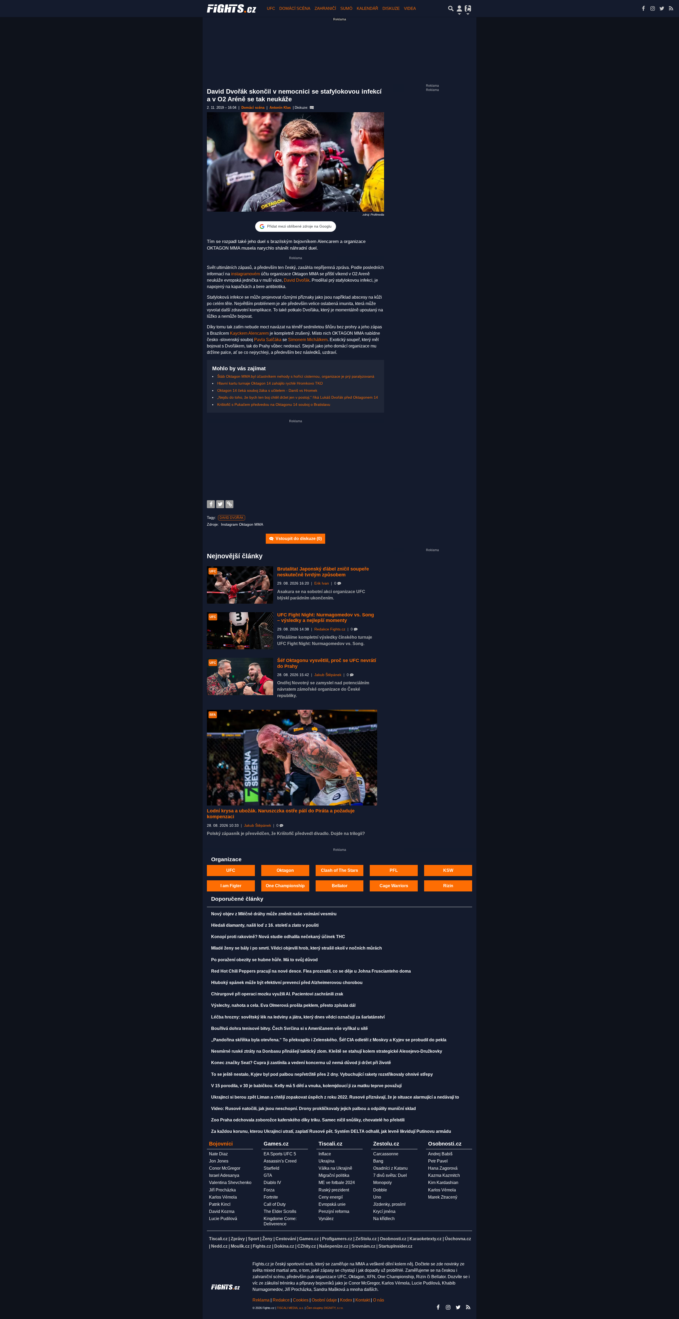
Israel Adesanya (224, 1175)
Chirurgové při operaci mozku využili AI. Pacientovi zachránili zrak (277, 994)
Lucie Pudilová (223, 1218)
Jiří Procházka (222, 1190)
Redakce (281, 1300)
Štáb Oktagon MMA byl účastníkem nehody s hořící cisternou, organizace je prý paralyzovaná (295, 376)
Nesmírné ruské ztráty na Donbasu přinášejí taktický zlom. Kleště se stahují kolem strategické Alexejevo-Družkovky (326, 1051)
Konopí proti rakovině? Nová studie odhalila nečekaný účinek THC (278, 936)
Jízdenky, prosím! (389, 1204)
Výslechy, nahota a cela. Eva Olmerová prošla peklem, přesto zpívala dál (283, 1005)
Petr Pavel (438, 1161)
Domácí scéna (294, 8)
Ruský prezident (334, 1190)
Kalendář (367, 8)
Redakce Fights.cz (329, 629)
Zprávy (238, 1239)
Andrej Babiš (440, 1154)
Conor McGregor (224, 1168)
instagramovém (245, 274)
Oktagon (285, 870)
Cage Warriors (394, 885)
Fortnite (271, 1197)
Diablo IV (272, 1182)
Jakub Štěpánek (327, 675)
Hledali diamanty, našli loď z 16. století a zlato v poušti (265, 925)
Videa (410, 8)
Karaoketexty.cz (426, 1239)
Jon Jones (218, 1161)
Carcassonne (385, 1154)
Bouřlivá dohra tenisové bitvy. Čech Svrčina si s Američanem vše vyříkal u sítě (289, 1028)
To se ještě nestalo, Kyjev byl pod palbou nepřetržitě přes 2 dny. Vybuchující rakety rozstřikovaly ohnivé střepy (322, 1074)
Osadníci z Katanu (390, 1168)
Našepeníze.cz (333, 1246)
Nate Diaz (218, 1154)
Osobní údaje (324, 1300)
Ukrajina (326, 1161)
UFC (271, 8)
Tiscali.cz (218, 1239)
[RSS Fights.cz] (671, 8)
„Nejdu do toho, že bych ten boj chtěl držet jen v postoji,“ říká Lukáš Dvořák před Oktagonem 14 (297, 397)
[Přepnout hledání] (451, 8)
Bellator (339, 885)
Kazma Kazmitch (444, 1175)
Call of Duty (275, 1204)
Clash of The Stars (339, 870)
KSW (448, 870)
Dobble (380, 1190)
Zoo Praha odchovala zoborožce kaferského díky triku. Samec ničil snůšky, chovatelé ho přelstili (307, 1120)
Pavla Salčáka (267, 339)
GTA (268, 1175)
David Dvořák (297, 280)
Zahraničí (325, 8)
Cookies (300, 1300)
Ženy (267, 1239)
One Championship (285, 885)
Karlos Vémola (223, 1197)
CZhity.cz (306, 1246)
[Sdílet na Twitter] (220, 504)
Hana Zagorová (443, 1168)
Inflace (325, 1154)
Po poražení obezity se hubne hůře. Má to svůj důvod (264, 959)
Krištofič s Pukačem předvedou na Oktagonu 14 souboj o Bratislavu (273, 404)
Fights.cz (262, 1246)
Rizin (448, 885)
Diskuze (391, 8)
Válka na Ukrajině (335, 1168)
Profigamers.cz (337, 1239)
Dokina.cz (284, 1246)
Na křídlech (384, 1218)
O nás (378, 1300)
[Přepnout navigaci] (459, 8)
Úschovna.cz (458, 1239)
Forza (269, 1190)
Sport (253, 1239)
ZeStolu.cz (366, 1239)
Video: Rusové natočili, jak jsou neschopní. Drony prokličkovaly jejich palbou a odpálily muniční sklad (313, 1108)
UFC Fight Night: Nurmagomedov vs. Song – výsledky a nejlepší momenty (325, 617)
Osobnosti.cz (393, 1239)
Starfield (271, 1168)
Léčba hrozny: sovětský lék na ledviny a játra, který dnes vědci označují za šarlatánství (298, 1017)
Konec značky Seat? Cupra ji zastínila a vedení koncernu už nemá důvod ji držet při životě (301, 1062)
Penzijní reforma (334, 1211)
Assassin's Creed (280, 1161)
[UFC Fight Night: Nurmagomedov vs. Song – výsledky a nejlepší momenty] (240, 630)
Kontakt (363, 1300)
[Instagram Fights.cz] (652, 8)
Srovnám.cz (363, 1246)
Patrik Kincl (219, 1204)
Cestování (286, 1239)
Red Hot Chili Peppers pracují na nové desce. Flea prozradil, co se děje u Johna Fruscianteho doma (311, 971)
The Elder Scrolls (280, 1211)
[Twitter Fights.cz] (662, 8)
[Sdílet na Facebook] (211, 504)
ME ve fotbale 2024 (337, 1182)
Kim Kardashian (443, 1182)
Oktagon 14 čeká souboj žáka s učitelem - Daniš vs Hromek (267, 390)
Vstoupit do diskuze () (298, 538)
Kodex (346, 1300)
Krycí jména (384, 1211)
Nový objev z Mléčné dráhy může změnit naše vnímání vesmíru (274, 914)
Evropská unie (332, 1204)
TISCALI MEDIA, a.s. (290, 1307)
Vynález (326, 1218)
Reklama (261, 1300)
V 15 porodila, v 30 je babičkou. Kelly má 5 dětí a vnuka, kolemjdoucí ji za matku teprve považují (306, 1085)
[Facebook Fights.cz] (643, 8)
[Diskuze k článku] (312, 108)
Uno (377, 1197)
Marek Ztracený (442, 1197)
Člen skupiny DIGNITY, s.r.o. (324, 1307)
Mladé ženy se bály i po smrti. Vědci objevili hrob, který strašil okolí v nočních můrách (296, 948)
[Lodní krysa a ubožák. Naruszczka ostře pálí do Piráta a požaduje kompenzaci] (292, 758)
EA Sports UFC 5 (280, 1154)
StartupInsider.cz (395, 1246)
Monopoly (382, 1182)
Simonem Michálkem (308, 339)
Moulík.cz (240, 1246)
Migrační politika (334, 1175)
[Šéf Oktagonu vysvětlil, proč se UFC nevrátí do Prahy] (240, 676)
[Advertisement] (295, 460)
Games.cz (309, 1239)
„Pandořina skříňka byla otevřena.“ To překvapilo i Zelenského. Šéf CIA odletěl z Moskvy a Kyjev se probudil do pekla (328, 1040)
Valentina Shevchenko (230, 1182)
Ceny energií (331, 1197)
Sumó (346, 8)
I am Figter (230, 885)
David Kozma (221, 1211)
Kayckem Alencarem (249, 333)
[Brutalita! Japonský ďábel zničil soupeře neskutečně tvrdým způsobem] (240, 585)
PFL (394, 870)
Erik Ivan (321, 583)
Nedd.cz (219, 1246)
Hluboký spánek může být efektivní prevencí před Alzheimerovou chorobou (287, 982)
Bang (378, 1161)
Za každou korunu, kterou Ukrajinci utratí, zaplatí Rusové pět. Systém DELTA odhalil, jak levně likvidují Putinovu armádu (331, 1131)
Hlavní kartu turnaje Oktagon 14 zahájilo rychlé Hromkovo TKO (270, 383)
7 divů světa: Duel (390, 1175)
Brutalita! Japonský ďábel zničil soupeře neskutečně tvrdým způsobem (323, 571)
